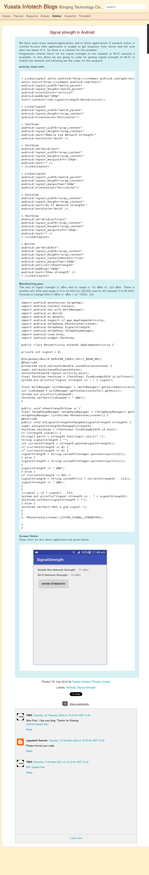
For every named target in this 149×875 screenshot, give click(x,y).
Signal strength (86, 687)
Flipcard (18, 16)
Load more (76, 838)
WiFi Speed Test (35, 767)
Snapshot (70, 16)
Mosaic (45, 16)
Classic (6, 16)
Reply (29, 729)
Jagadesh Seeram (37, 740)
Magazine (32, 16)
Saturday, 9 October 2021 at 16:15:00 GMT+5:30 (61, 762)
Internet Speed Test (37, 724)
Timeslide (85, 16)
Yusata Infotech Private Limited (91, 681)
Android (71, 687)
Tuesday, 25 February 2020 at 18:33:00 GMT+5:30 (62, 715)
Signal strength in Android (72, 32)
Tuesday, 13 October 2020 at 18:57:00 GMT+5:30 (76, 740)
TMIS (29, 715)
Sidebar (57, 16)
